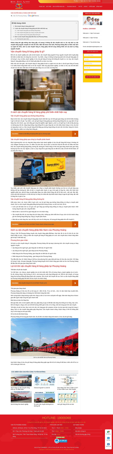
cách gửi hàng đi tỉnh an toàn (65, 404)
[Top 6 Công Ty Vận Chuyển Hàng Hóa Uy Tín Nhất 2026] (21, 380)
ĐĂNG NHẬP (99, 6)
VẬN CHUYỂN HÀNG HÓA (58, 6)
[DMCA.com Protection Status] (60, 437)
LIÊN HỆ (85, 6)
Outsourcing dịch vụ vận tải (42, 387)
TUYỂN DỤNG (92, 6)
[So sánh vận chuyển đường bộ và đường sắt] (44, 397)
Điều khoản (78, 428)
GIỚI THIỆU (48, 6)
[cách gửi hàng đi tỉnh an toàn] (67, 397)
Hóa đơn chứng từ (80, 431)
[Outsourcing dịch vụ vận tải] (44, 380)
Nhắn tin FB (108, 446)
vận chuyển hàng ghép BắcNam (44, 233)
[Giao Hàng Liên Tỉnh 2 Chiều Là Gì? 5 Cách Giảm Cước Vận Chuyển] (67, 380)
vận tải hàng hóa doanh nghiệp (19, 404)
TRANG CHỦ (42, 6)
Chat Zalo (108, 440)
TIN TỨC (80, 6)
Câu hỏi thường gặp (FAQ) (82, 434)
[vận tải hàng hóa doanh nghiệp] (21, 397)
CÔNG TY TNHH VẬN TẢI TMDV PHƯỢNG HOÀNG (88, 1)
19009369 (92, 28)
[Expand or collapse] (76, 23)
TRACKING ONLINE (71, 6)
